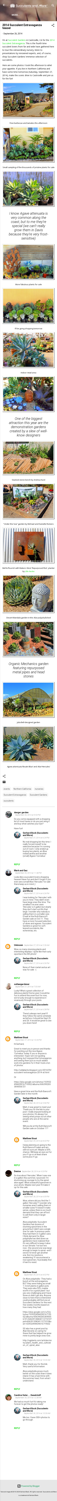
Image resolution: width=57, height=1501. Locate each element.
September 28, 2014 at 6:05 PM (36, 1196)
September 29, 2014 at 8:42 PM (36, 1141)
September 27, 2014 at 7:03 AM (27, 987)
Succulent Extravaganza (15, 795)
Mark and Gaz (20, 870)
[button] (53, 26)
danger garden (21, 812)
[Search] (53, 6)
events (7, 789)
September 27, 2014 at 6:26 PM (36, 893)
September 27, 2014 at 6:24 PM (36, 838)
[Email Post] (4, 783)
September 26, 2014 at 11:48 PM (28, 873)
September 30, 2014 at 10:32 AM (37, 1360)
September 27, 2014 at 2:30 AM (36, 945)
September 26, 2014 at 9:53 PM (27, 815)
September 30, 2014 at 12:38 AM (28, 1397)
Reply (17, 864)
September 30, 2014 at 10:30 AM (37, 1413)
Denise (17, 1171)
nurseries (39, 789)
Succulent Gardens (17, 40)
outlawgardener (22, 984)
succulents (9, 801)
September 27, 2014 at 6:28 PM (36, 1009)
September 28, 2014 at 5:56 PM (36, 1103)
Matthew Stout (21, 1037)
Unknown (18, 945)
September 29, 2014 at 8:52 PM (36, 1275)
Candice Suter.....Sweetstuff (27, 1395)
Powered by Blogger (30, 1486)
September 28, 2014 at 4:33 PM (34, 1171)
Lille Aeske (29, 571)
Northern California (22, 789)
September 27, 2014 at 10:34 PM (28, 1040)
